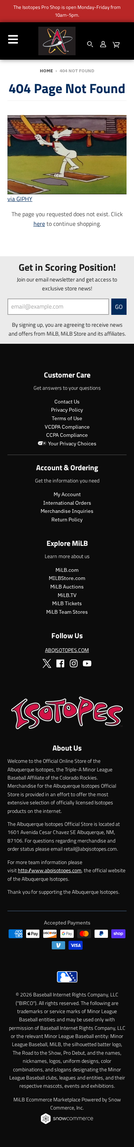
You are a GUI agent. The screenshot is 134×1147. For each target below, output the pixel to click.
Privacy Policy (67, 409)
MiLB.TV (67, 595)
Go (119, 306)
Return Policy (67, 519)
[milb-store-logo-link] (67, 984)
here (39, 223)
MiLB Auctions (67, 586)
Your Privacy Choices (71, 443)
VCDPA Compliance (67, 426)
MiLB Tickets (67, 603)
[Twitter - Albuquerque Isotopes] (46, 663)
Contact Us (67, 401)
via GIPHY (19, 198)
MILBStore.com (67, 578)
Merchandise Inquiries (67, 511)
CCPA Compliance (67, 435)
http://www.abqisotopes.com (50, 870)
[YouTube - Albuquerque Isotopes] (87, 663)
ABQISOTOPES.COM (67, 650)
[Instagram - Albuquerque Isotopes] (73, 663)
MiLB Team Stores (67, 612)
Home (46, 70)
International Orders (67, 503)
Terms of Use (67, 418)
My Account (67, 494)
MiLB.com (67, 570)
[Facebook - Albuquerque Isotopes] (60, 663)
